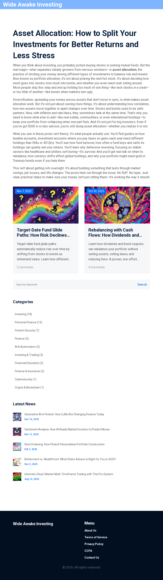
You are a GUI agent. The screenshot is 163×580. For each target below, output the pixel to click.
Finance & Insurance (29, 371)
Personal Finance (28, 322)
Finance (22, 338)
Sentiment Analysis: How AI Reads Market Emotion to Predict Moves (67, 429)
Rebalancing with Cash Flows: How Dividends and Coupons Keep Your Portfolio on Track (117, 233)
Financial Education (29, 363)
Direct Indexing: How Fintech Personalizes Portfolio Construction (64, 444)
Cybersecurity (25, 379)
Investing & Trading (29, 354)
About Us (90, 530)
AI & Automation (27, 346)
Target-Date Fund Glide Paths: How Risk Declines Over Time (42, 233)
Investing (23, 314)
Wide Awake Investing (32, 4)
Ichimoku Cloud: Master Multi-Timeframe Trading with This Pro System (68, 474)
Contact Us (91, 557)
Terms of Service (95, 537)
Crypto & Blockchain (29, 387)
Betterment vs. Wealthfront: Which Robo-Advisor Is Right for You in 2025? (70, 459)
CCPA (88, 550)
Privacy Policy (93, 544)
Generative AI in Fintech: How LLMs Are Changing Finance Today (64, 414)
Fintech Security (27, 330)
